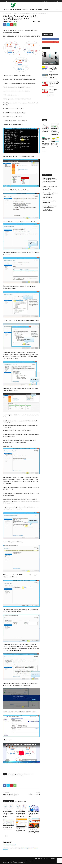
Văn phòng (24, 9)
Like (57, 38)
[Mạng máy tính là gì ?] (50, 58)
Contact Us (45, 858)
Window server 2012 (8, 775)
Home (4, 13)
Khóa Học (32, 9)
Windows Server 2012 (17, 13)
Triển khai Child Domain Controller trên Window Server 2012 (8, 815)
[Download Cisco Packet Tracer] (46, 126)
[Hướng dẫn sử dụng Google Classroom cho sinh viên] (45, 76)
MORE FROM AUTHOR (20, 801)
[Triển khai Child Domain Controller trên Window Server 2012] (8, 808)
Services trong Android (34, 794)
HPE (43, 141)
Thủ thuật (38, 9)
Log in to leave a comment (9, 844)
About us (40, 858)
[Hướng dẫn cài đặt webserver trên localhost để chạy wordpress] (55, 126)
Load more (49, 95)
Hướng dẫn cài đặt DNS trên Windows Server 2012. (34, 815)
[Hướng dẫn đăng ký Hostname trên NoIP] (8, 822)
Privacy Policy (52, 858)
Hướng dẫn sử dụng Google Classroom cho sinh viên (53, 76)
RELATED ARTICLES (8, 801)
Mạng (11, 9)
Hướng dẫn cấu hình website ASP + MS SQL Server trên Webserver (34, 831)
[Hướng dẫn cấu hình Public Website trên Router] (21, 823)
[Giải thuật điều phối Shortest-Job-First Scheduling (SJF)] (45, 68)
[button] (57, 9)
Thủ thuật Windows (7, 825)
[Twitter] (7, 1)
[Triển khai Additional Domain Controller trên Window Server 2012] (21, 808)
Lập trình (17, 9)
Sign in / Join (56, 1)
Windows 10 (53, 128)
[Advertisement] (41, 5)
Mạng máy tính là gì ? (48, 63)
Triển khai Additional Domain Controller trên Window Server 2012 (21, 815)
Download (45, 9)
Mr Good (45, 178)
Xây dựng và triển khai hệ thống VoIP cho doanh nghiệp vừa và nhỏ (50, 188)
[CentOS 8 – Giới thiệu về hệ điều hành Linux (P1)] (55, 139)
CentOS (52, 141)
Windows (9, 13)
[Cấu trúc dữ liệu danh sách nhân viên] (45, 91)
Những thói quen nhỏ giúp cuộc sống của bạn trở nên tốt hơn (11, 795)
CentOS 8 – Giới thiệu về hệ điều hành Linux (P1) (54, 145)
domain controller (29, 774)
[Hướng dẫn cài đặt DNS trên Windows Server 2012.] (34, 808)
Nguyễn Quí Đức (7, 21)
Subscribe (55, 42)
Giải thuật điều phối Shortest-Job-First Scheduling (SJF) (53, 68)
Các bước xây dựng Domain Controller (16, 774)
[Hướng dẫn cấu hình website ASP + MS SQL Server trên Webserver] (34, 823)
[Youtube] (9, 1)
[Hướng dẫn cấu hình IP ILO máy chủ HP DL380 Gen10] (46, 139)
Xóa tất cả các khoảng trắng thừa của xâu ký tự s (54, 83)
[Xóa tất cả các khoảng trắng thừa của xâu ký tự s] (45, 83)
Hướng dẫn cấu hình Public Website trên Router (20, 830)
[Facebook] (4, 1)
